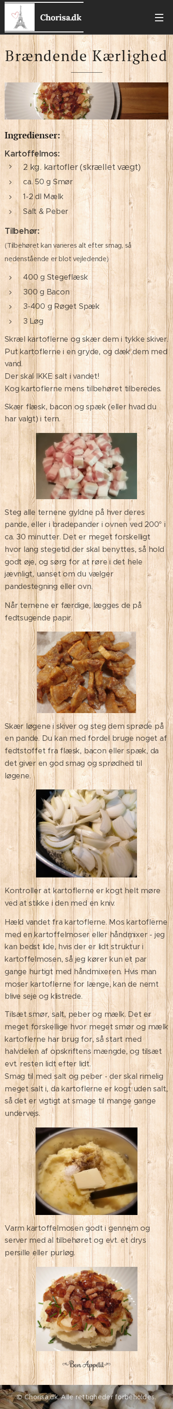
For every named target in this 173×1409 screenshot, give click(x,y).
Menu (159, 17)
